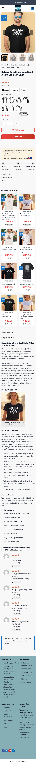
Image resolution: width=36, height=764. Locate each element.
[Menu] (2, 8)
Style (3, 94)
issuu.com (12, 533)
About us (6, 707)
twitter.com (16, 517)
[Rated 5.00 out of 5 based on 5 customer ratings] (18, 82)
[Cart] (32, 8)
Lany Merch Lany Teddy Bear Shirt (9, 250)
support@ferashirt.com (17, 663)
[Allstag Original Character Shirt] (9, 303)
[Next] (31, 32)
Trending (10, 65)
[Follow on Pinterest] (9, 750)
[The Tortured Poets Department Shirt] (27, 202)
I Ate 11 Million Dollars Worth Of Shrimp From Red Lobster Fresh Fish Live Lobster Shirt (8, 216)
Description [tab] (7, 332)
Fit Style (4, 86)
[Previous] (4, 32)
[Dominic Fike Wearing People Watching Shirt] (9, 271)
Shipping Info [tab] (7, 337)
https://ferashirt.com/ (20, 513)
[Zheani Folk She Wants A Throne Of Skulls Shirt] (27, 271)
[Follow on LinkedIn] (13, 750)
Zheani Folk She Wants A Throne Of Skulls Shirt (27, 284)
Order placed (5, 169)
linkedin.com (16, 521)
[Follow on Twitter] (6, 750)
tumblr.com (14, 541)
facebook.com (17, 525)
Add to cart (19, 130)
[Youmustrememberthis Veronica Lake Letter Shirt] (27, 237)
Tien (5, 180)
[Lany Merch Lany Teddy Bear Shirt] (9, 237)
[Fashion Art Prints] (18, 8)
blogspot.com (17, 537)
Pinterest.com (17, 529)
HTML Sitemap (26, 682)
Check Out (18, 137)
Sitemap (24, 679)
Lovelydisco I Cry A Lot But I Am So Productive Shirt (26, 316)
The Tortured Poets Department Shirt (25, 214)
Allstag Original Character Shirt (6, 315)
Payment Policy (8, 720)
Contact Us (7, 711)
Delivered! (31, 169)
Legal (5, 727)
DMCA (5, 723)
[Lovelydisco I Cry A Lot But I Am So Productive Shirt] (27, 303)
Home (3, 65)
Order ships (18, 169)
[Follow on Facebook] (3, 750)
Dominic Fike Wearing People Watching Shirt (8, 284)
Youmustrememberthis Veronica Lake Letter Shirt (26, 251)
